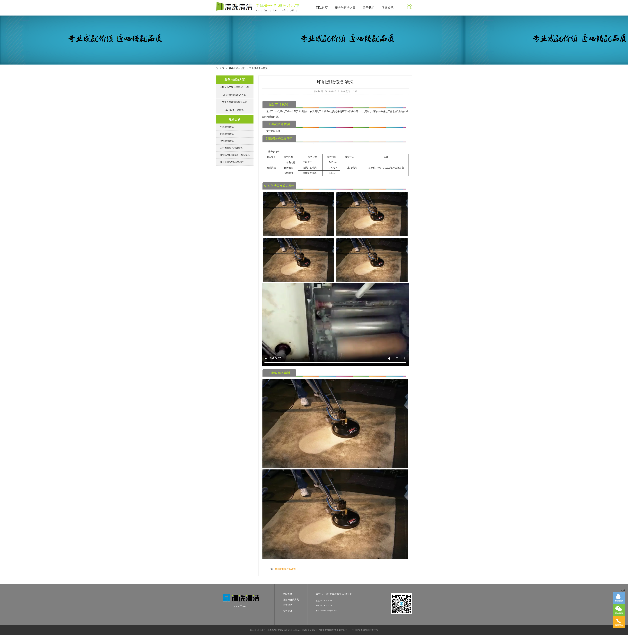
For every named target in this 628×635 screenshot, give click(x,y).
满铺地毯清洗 (226, 141)
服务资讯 (387, 7)
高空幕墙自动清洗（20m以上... (234, 155)
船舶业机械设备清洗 (285, 569)
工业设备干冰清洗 (258, 68)
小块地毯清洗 (226, 127)
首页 (221, 68)
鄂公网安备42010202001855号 (365, 630)
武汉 (258, 10)
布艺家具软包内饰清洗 (230, 148)
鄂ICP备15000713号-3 (328, 630)
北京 (275, 10)
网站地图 (343, 630)
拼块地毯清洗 (226, 134)
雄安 (284, 10)
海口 (266, 10)
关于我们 (369, 7)
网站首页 (322, 7)
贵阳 (292, 10)
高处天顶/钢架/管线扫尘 (231, 162)
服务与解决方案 (345, 7)
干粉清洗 (307, 162)
